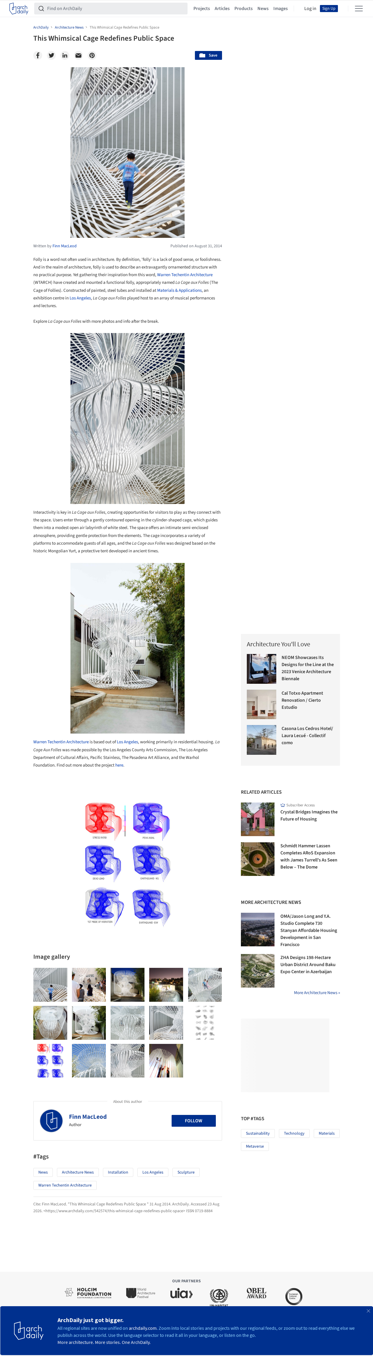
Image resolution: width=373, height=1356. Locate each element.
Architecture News (78, 1172)
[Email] (78, 55)
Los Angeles (80, 298)
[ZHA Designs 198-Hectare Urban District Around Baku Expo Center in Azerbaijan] (258, 971)
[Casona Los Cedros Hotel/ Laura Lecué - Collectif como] (262, 740)
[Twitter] (51, 55)
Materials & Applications (179, 290)
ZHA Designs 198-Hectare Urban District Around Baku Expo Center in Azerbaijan (308, 964)
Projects (201, 8)
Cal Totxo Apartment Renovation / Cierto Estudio (302, 700)
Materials (327, 1133)
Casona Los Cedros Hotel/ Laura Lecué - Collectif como (307, 735)
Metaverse (255, 1146)
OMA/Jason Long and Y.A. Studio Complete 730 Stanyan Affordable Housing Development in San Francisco (308, 930)
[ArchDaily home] (18, 8)
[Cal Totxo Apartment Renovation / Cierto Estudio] (262, 704)
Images (280, 8)
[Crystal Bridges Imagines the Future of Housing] (258, 819)
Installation (118, 1172)
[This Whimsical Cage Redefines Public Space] (50, 985)
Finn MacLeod (88, 1116)
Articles (222, 8)
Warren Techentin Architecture (185, 275)
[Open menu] (359, 8)
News (263, 8)
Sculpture (186, 1172)
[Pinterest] (92, 55)
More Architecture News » (317, 993)
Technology (294, 1133)
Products (243, 8)
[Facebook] (37, 55)
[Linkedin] (64, 55)
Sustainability (258, 1133)
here (119, 765)
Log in (310, 8)
